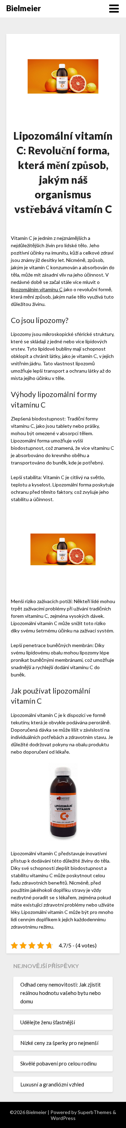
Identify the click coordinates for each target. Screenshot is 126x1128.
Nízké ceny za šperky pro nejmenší (59, 1043)
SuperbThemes (95, 1112)
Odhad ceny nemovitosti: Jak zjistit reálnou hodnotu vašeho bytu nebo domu (60, 993)
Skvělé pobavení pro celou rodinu (58, 1063)
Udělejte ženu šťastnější (47, 1022)
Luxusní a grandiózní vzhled (52, 1084)
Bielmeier (23, 8)
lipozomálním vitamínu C (37, 289)
